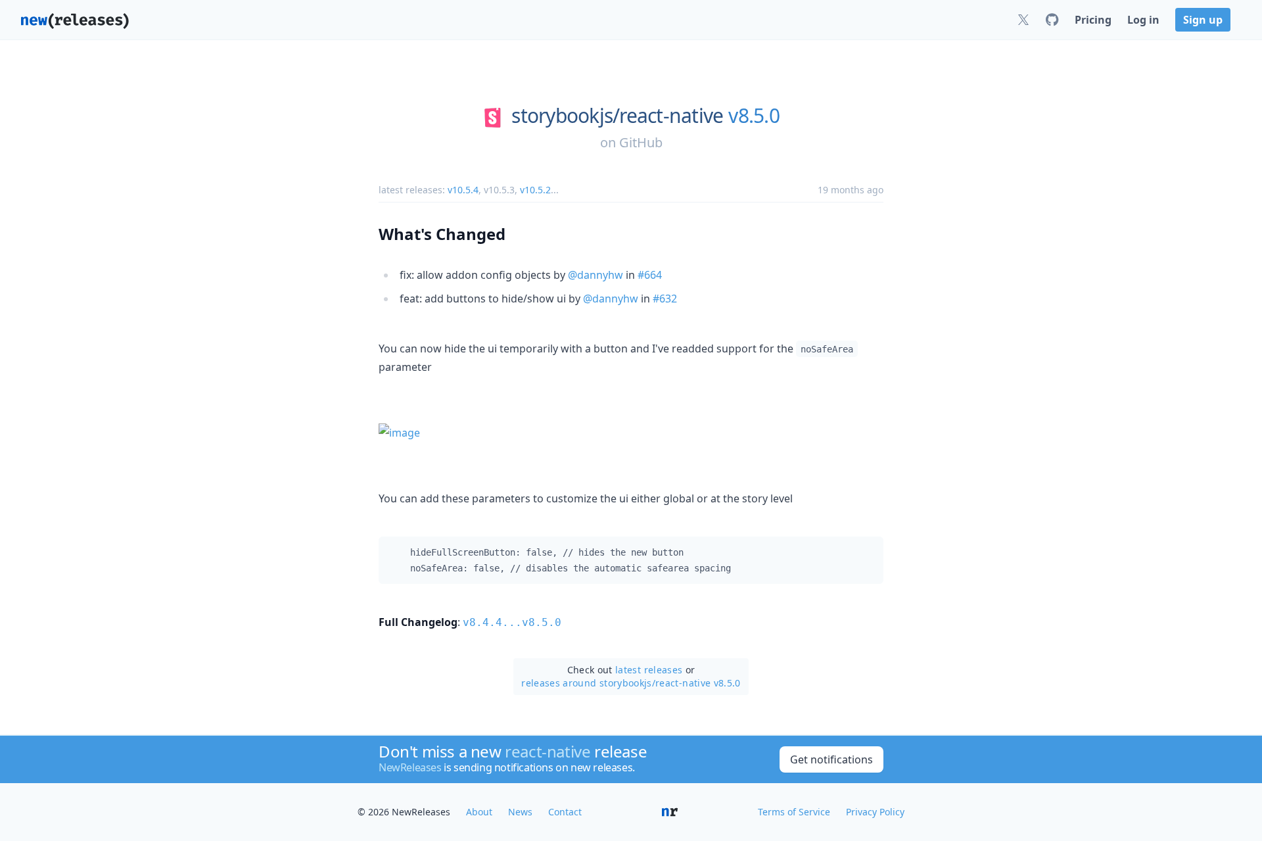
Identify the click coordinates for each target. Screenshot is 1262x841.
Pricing (1093, 19)
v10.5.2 (535, 189)
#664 (650, 275)
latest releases (648, 669)
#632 (665, 298)
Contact (565, 811)
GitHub (641, 142)
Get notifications (831, 759)
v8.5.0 (754, 115)
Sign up (1203, 19)
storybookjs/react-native (617, 115)
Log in (1143, 19)
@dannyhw (595, 275)
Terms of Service (794, 811)
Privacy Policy (875, 811)
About (479, 811)
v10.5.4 (463, 189)
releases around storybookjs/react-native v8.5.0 (630, 683)
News (520, 811)
